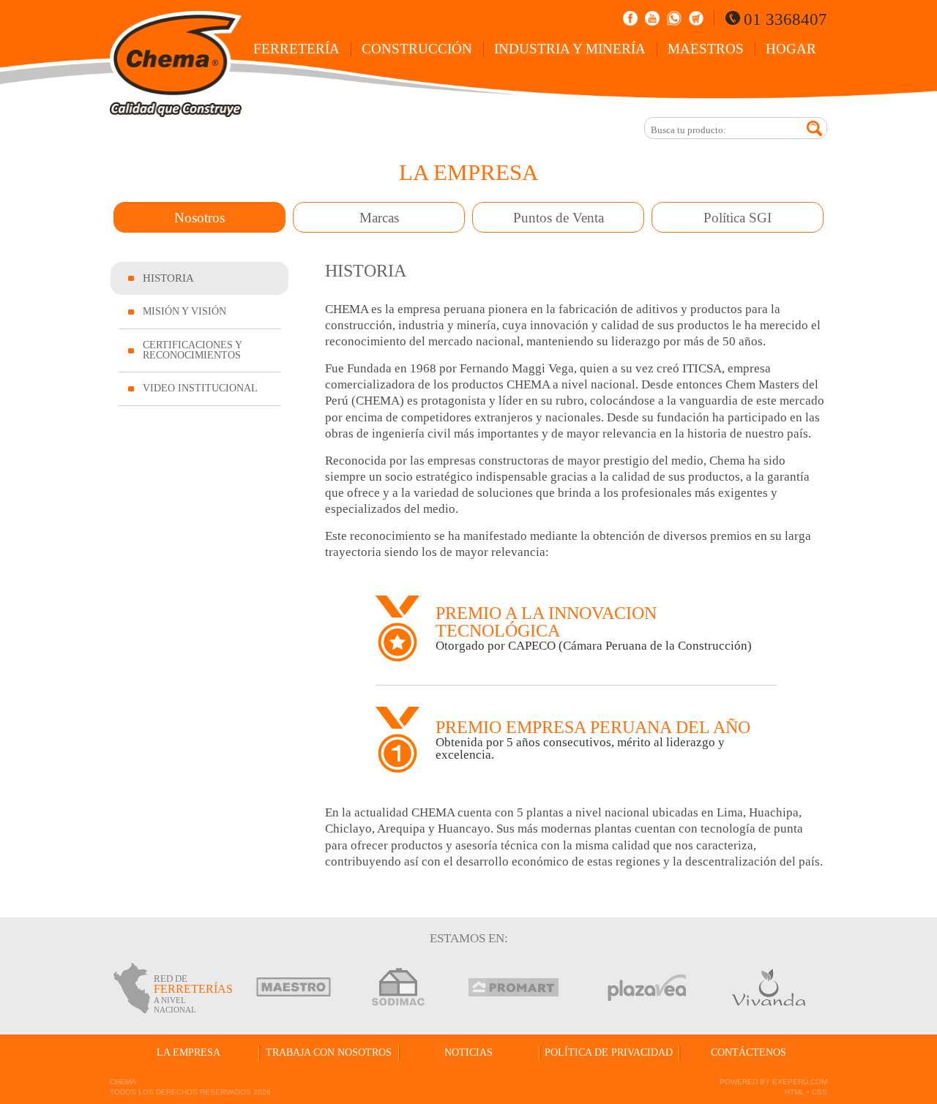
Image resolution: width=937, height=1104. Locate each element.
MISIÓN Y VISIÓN (184, 311)
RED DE (188, 993)
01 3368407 (785, 19)
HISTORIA (168, 278)
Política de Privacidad (609, 1052)
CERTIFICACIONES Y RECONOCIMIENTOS (192, 350)
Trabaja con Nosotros (329, 1052)
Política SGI (737, 217)
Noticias (468, 1052)
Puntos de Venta (558, 217)
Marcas (379, 217)
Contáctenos (748, 1052)
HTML (795, 1092)
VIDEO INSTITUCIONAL (200, 388)
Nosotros (199, 217)
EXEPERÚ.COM (799, 1082)
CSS (819, 1092)
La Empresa (188, 1052)
